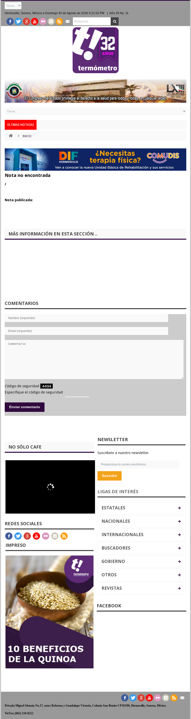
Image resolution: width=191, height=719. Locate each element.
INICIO (27, 136)
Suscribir (109, 476)
